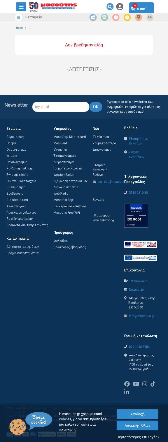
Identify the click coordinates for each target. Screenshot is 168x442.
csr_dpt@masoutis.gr (113, 181)
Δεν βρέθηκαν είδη (84, 45)
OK (96, 106)
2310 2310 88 (138, 192)
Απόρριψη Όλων (137, 425)
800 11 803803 (139, 347)
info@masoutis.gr (141, 316)
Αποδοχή (137, 414)
